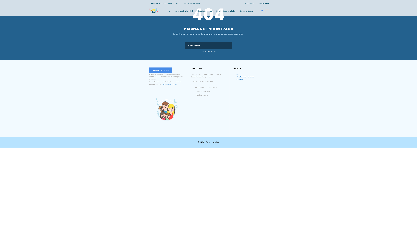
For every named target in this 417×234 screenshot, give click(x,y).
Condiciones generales (245, 77)
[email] (234, 3)
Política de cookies (170, 84)
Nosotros (240, 79)
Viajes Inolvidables (204, 11)
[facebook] (237, 3)
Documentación (246, 11)
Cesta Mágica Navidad (184, 11)
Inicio (168, 11)
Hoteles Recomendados (226, 11)
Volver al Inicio (208, 51)
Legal (238, 74)
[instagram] (241, 3)
